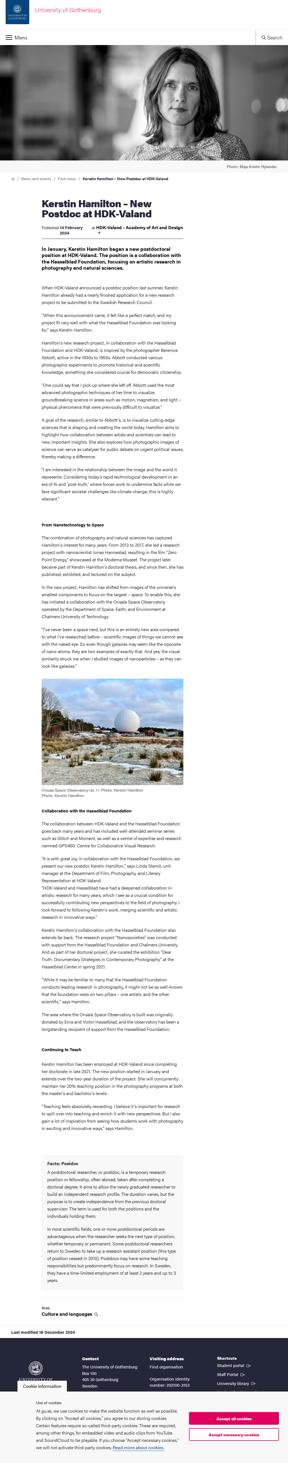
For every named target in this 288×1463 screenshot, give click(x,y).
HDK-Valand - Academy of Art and (139, 228)
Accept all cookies (234, 1418)
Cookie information (42, 1386)
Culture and (67, 1314)
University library (236, 1383)
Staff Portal (231, 1374)
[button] (128, 37)
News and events (36, 178)
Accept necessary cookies (234, 1434)
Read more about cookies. (138, 1447)
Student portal (234, 1365)
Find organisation (166, 1367)
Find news (67, 178)
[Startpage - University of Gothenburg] (36, 1373)
